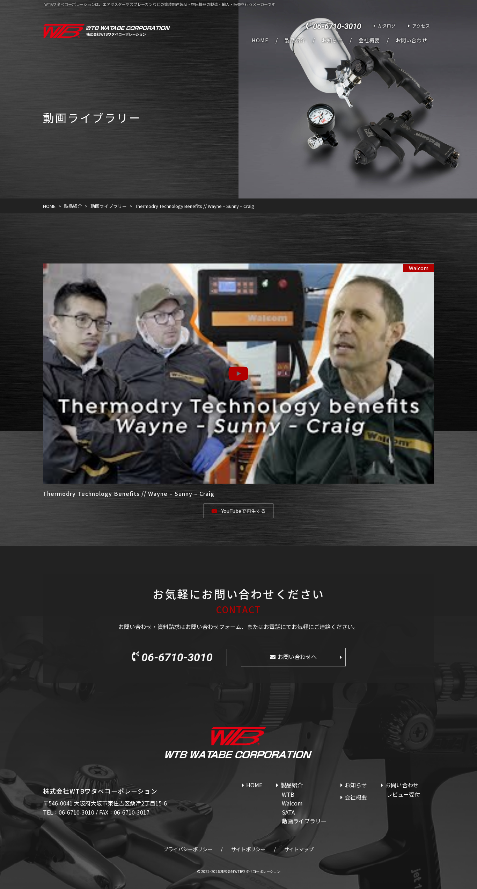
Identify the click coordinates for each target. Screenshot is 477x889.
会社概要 (369, 40)
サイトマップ (299, 849)
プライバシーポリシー (187, 849)
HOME (260, 40)
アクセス (421, 25)
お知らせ (332, 40)
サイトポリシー (248, 849)
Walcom (418, 268)
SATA (288, 812)
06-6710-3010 (337, 26)
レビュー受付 (403, 794)
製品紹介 (295, 40)
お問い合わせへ (297, 656)
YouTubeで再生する (243, 510)
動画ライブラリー (304, 821)
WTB (288, 794)
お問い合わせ (411, 40)
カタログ (386, 25)
